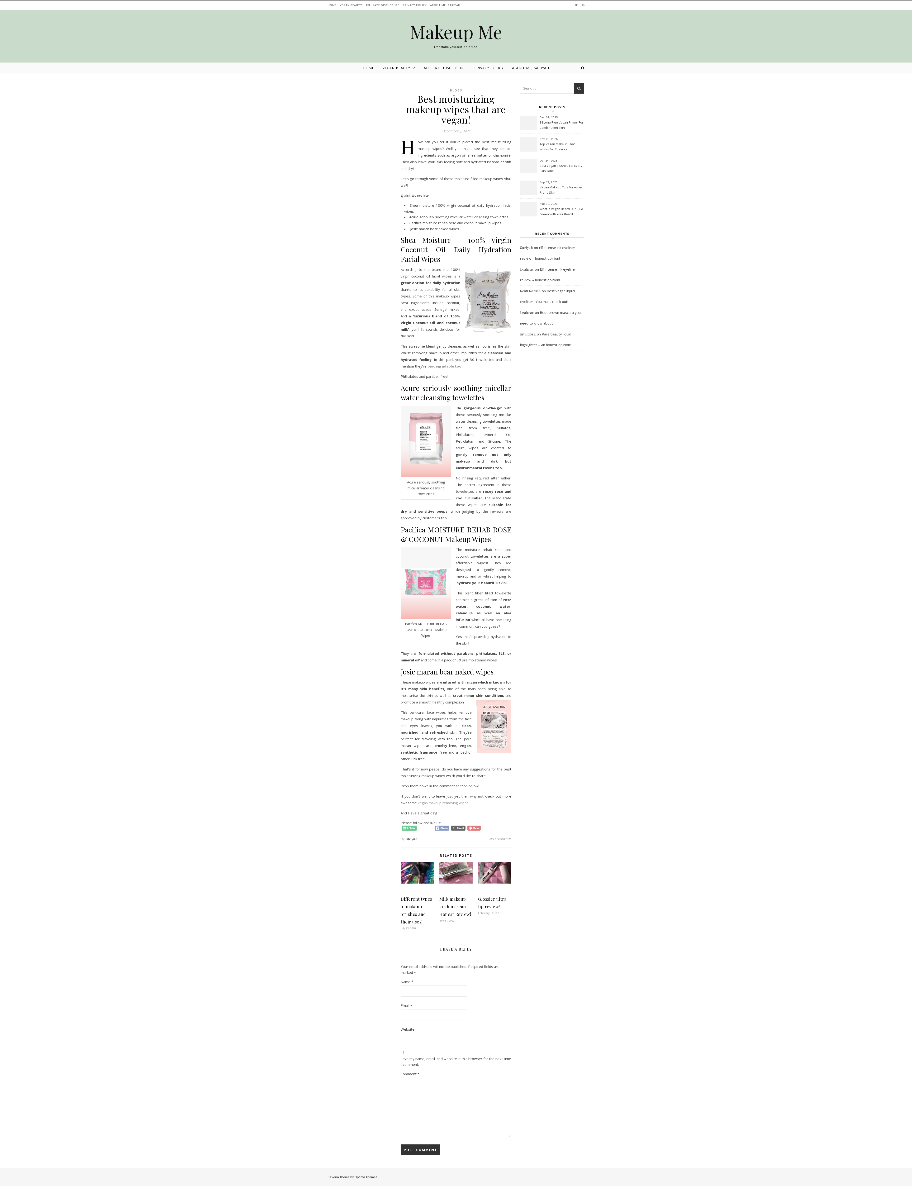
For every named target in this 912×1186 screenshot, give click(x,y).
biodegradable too (444, 366)
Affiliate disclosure (382, 5)
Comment (410, 1073)
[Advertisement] (552, 452)
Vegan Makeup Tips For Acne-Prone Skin (561, 190)
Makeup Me (456, 32)
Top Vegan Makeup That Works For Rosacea (557, 146)
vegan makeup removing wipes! (443, 802)
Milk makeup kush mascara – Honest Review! (455, 906)
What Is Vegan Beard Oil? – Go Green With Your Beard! (561, 211)
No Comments (500, 839)
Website (407, 1029)
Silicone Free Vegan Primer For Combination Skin (561, 125)
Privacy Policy (415, 5)
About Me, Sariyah (445, 5)
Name (407, 981)
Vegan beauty (351, 5)
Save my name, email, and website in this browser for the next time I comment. (456, 1061)
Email (406, 1005)
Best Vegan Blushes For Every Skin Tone (561, 168)
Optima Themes (366, 1177)
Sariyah (411, 839)
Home (332, 5)
